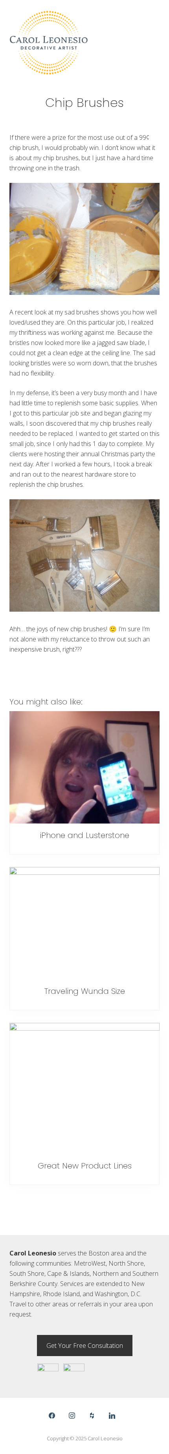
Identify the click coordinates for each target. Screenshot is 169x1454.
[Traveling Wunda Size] (84, 923)
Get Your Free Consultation (84, 1345)
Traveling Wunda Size (84, 991)
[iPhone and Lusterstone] (84, 767)
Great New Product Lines (85, 1165)
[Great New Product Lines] (84, 1088)
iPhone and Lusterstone (84, 835)
